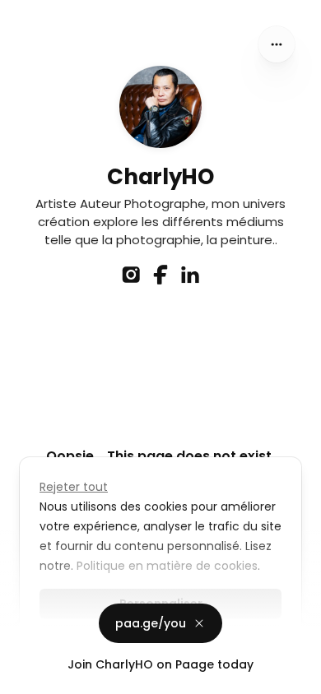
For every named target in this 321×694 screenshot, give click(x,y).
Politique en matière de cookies (167, 566)
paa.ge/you (150, 623)
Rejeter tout (74, 487)
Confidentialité (44, 677)
